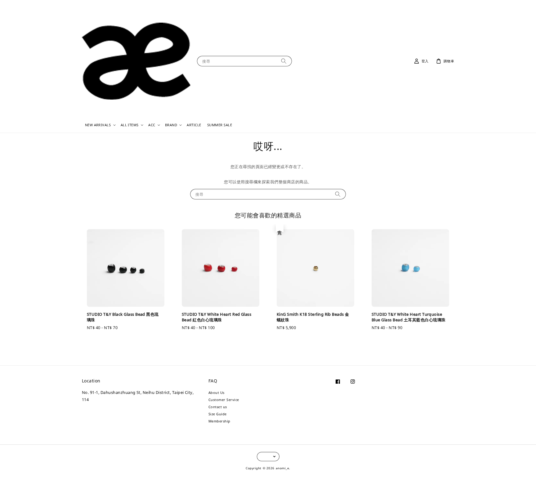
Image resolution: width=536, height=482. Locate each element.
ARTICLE (194, 125)
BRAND (171, 125)
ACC (151, 125)
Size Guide (217, 414)
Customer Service (223, 399)
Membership (219, 421)
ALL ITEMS (130, 125)
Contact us (217, 406)
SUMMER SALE (219, 125)
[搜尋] (284, 61)
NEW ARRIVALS (98, 125)
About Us (216, 393)
